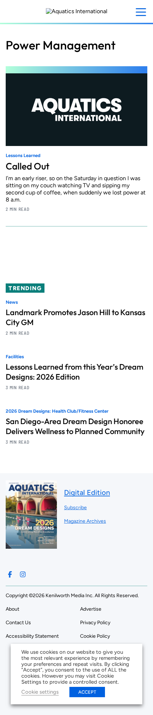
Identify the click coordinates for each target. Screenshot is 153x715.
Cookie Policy (95, 636)
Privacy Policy (95, 623)
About (12, 609)
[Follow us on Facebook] (10, 574)
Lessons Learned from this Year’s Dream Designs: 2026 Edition (74, 372)
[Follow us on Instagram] (23, 574)
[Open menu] (141, 12)
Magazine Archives (85, 521)
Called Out (27, 166)
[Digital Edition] (31, 545)
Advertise (90, 609)
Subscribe (75, 508)
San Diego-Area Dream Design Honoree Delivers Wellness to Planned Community (75, 426)
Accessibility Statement (32, 636)
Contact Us (18, 623)
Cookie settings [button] (40, 692)
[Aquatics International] (76, 11)
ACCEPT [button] (87, 692)
